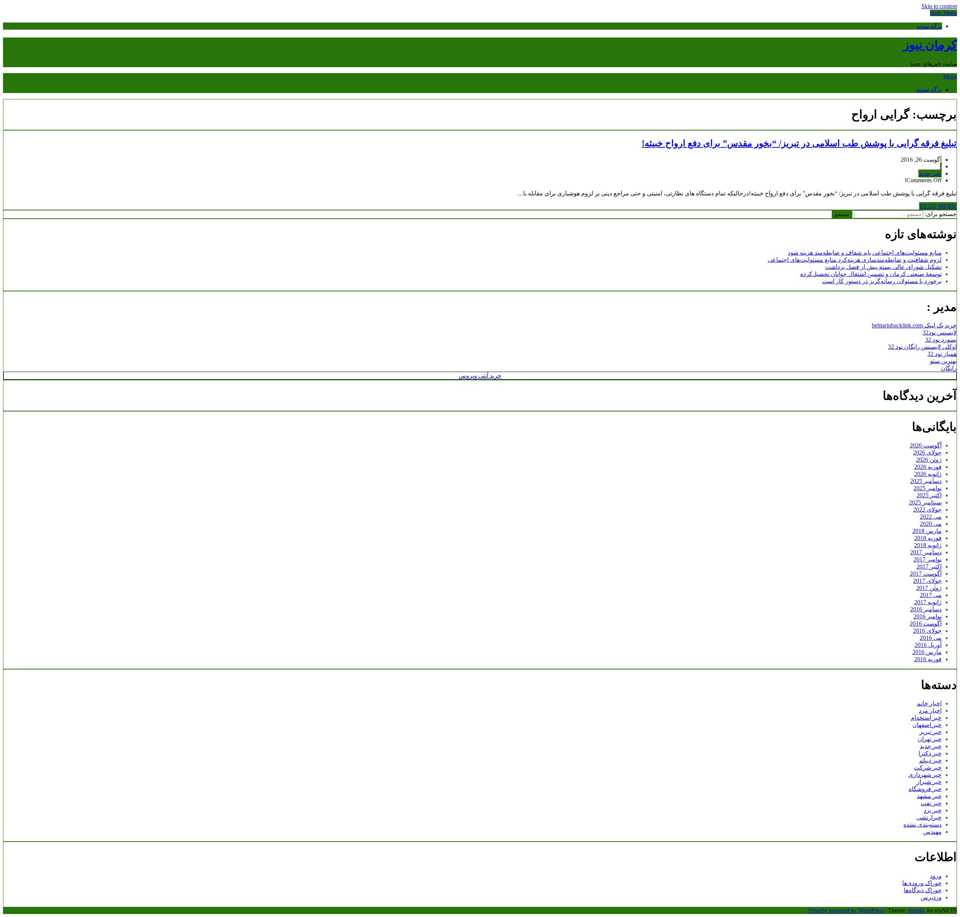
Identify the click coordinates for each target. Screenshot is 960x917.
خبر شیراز (929, 782)
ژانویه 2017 (928, 602)
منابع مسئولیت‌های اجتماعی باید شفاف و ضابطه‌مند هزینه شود (865, 252)
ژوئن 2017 (929, 588)
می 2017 (931, 595)
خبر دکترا (930, 753)
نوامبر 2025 (928, 488)
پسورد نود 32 (941, 339)
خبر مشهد (929, 796)
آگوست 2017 (926, 573)
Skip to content (939, 6)
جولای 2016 (927, 630)
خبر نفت (931, 803)
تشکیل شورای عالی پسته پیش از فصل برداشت (883, 267)
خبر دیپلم (930, 760)
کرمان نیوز (930, 44)
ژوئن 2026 (929, 459)
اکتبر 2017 (929, 566)
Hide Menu (943, 13)
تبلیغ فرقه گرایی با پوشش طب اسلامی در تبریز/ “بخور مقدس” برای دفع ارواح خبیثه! (799, 143)
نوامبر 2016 (928, 616)
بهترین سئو (943, 361)
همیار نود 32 (942, 354)
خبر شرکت (928, 767)
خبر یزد (933, 810)
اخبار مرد (930, 710)
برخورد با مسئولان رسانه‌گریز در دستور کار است (882, 281)
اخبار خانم (929, 703)
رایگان (949, 368)
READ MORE (938, 206)
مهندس (932, 831)
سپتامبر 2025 (925, 502)
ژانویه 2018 (928, 545)
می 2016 (931, 638)
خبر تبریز (931, 732)
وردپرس (931, 897)
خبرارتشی (929, 817)
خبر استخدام (926, 717)
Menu (950, 76)
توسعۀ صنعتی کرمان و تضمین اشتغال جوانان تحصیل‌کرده (871, 274)
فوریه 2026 (928, 467)
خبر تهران (930, 739)
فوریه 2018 (928, 538)
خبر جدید (930, 173)
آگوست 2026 (926, 445)
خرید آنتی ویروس (480, 375)
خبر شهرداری (925, 774)
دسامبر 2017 (926, 552)
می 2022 (931, 516)
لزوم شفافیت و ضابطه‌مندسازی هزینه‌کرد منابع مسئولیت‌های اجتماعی (855, 260)
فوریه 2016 (928, 659)
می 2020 (931, 524)
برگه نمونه (929, 26)
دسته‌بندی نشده (922, 824)
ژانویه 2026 (928, 474)
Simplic (917, 910)
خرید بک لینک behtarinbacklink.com (914, 325)
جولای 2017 (927, 581)
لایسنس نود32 (939, 332)
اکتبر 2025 (929, 495)
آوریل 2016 (928, 645)
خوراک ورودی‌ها (922, 883)
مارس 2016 (927, 652)
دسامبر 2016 (926, 609)
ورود (936, 876)
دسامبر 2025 (926, 481)
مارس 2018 (927, 531)
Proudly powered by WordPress (846, 910)
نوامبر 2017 (928, 559)
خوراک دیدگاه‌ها (923, 890)
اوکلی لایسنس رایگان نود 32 (922, 347)
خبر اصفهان (927, 725)
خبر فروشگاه (925, 789)
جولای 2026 (927, 452)
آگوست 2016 (926, 623)
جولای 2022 (927, 509)
